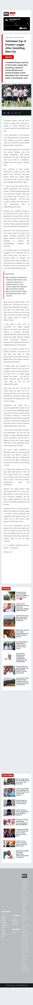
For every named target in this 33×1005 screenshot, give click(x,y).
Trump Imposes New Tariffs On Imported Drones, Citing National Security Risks (22, 833)
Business (4, 922)
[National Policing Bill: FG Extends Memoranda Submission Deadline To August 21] (9, 850)
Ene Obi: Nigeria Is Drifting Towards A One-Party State (21, 802)
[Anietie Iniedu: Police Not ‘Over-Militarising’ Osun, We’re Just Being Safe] (9, 778)
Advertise (14, 920)
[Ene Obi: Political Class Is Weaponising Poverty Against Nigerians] (9, 809)
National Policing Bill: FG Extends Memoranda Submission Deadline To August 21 (22, 854)
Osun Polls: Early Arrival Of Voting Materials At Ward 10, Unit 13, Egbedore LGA (22, 596)
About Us (14, 918)
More (3, 936)
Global (3, 918)
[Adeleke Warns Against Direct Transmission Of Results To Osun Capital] (9, 641)
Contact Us (15, 922)
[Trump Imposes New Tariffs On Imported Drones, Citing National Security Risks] (9, 829)
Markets (14, 932)
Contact (4, 934)
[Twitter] (4, 580)
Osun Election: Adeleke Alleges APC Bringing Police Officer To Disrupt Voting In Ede (22, 670)
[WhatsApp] (6, 580)
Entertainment (5, 925)
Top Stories (8, 775)
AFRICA (4, 920)
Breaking (4, 916)
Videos (3, 932)
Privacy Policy (15, 924)
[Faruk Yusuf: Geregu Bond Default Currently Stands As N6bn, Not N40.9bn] (9, 819)
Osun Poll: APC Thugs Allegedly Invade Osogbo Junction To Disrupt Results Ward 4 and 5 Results (22, 681)
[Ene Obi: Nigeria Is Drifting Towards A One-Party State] (9, 799)
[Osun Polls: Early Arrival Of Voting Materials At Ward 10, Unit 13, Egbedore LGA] (9, 591)
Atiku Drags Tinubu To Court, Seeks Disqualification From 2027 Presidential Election (22, 633)
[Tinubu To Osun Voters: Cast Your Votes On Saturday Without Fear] (9, 840)
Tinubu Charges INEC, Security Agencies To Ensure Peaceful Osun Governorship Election (22, 792)
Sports (8, 57)
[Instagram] (5, 580)
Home (3, 915)
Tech (3, 929)
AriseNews (21, 37)
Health (3, 931)
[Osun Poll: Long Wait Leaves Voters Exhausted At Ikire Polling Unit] (9, 615)
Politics (3, 923)
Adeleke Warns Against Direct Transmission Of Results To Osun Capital (22, 645)
